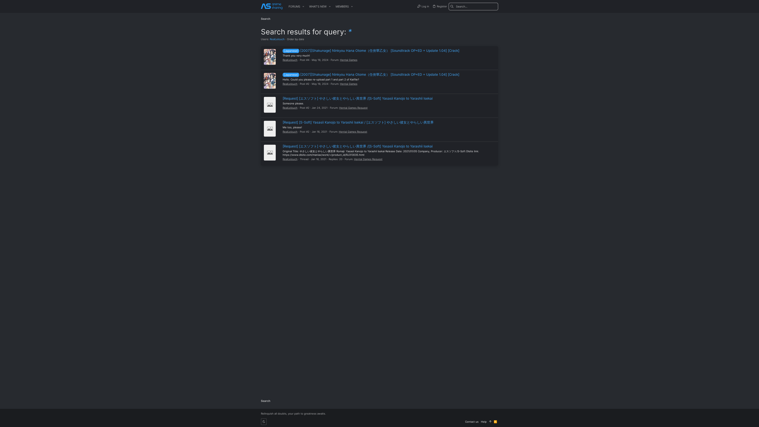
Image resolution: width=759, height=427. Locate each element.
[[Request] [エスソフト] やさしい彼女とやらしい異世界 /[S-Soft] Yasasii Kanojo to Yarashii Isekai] (270, 105)
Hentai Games (348, 59)
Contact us (472, 421)
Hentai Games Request (353, 107)
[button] (303, 6)
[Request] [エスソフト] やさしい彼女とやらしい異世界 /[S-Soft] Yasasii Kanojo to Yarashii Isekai (358, 98)
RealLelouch (277, 39)
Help (484, 421)
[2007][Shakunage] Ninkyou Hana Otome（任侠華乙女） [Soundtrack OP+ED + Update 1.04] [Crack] (371, 51)
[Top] (490, 422)
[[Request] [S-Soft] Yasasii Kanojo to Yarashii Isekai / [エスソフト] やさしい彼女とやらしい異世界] (270, 129)
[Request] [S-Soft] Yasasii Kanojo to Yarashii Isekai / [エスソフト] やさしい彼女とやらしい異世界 (358, 122)
